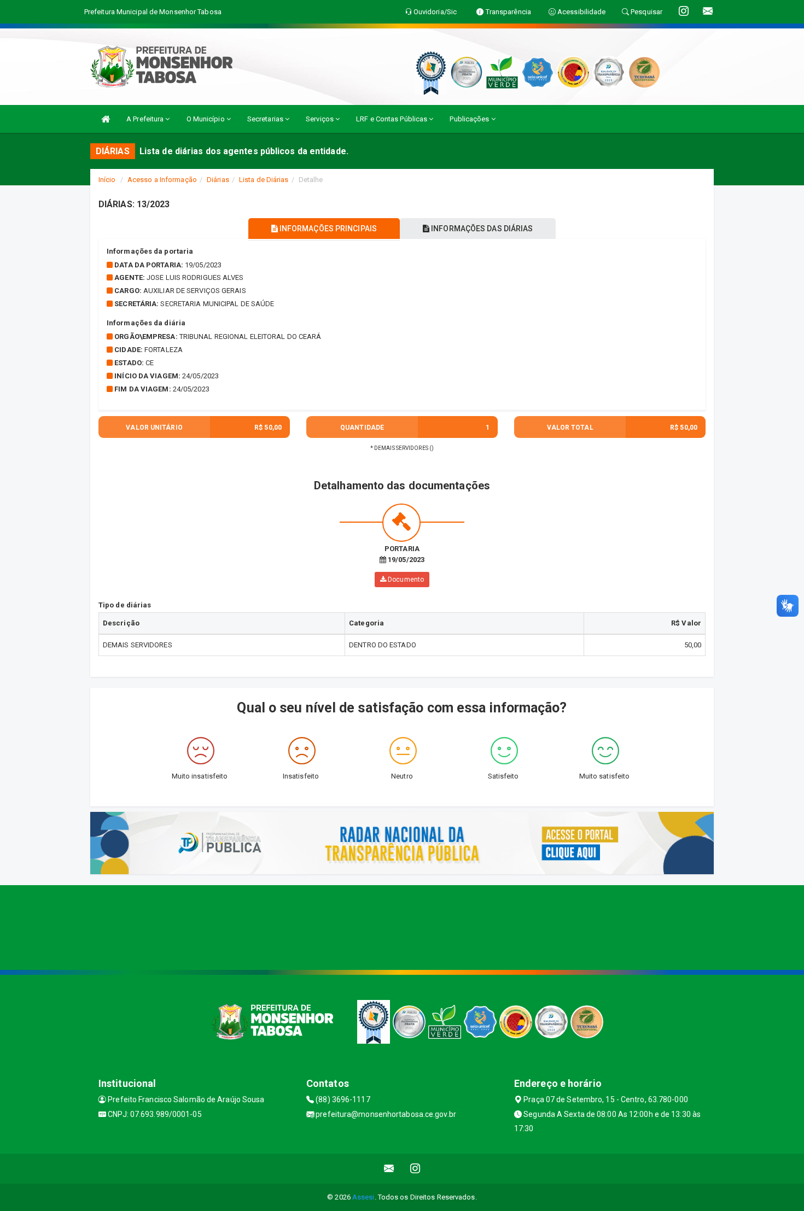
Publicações (470, 119)
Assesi (363, 1197)
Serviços (320, 119)
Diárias (218, 179)
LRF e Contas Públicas (392, 119)
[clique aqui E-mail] (389, 1168)
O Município (206, 119)
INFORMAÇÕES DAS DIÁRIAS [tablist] (481, 228)
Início (107, 179)
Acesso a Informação (162, 179)
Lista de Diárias (264, 179)
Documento (405, 579)
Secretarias (266, 119)
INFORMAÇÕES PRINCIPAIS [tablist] (327, 228)
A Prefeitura (145, 119)
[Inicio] (105, 119)
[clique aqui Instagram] (415, 1168)
